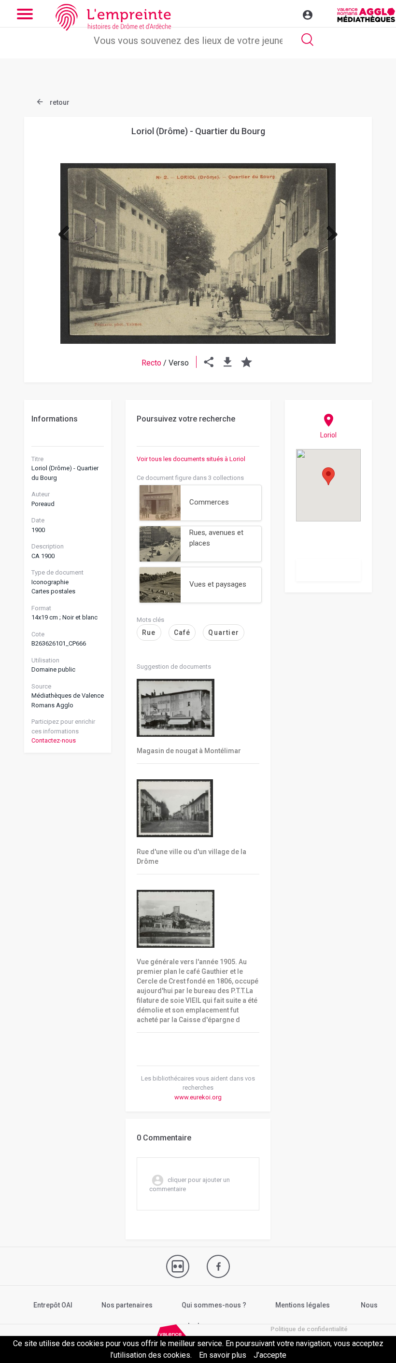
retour (59, 102)
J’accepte (270, 1355)
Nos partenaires (127, 1305)
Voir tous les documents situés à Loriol (191, 459)
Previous (67, 230)
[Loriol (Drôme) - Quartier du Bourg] (198, 253)
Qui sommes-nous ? (214, 1305)
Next (328, 230)
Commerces (209, 502)
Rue (149, 632)
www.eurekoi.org (198, 1097)
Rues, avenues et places (216, 538)
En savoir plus (222, 1355)
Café (182, 632)
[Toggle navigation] (286, 13)
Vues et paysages (217, 584)
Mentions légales (302, 1305)
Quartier (223, 632)
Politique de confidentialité (309, 1329)
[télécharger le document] (227, 362)
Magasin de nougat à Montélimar (189, 751)
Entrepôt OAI (52, 1305)
